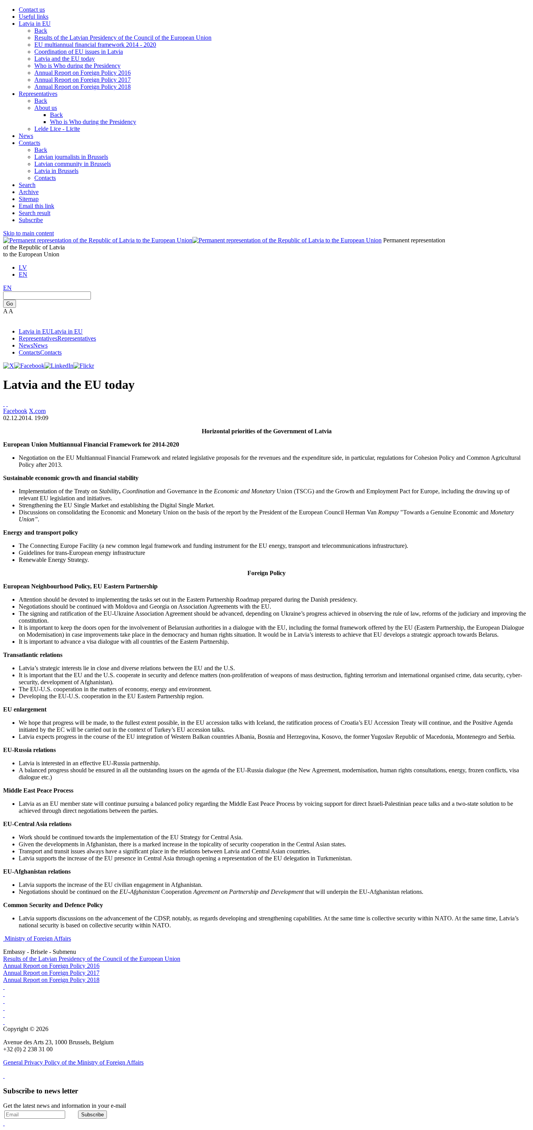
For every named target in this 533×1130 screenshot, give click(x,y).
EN (23, 274)
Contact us (32, 9)
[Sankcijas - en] (4, 994)
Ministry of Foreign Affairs (38, 938)
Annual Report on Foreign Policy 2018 (82, 86)
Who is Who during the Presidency (77, 65)
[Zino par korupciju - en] (4, 1015)
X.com (37, 411)
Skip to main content (28, 233)
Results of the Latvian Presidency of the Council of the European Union (122, 37)
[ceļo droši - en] (4, 1001)
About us (45, 107)
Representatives (38, 93)
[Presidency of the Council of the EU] (4, 1022)
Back (40, 30)
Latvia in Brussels (56, 171)
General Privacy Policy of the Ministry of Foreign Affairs (73, 1062)
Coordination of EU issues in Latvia (78, 51)
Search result (34, 213)
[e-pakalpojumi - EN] (4, 986)
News (26, 135)
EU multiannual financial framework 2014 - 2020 (95, 44)
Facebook (15, 411)
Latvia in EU (35, 23)
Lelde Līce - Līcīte (57, 128)
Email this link (36, 206)
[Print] (4, 404)
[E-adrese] (4, 1008)
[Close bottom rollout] (4, 1075)
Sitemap (29, 199)
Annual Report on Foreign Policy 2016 (82, 72)
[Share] (7, 404)
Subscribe (31, 220)
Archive (29, 192)
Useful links (33, 16)
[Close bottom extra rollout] (4, 1123)
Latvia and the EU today (64, 58)
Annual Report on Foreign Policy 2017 (82, 79)
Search (27, 185)
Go (9, 304)
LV (23, 267)
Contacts (29, 142)
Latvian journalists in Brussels (71, 157)
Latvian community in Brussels (72, 164)
